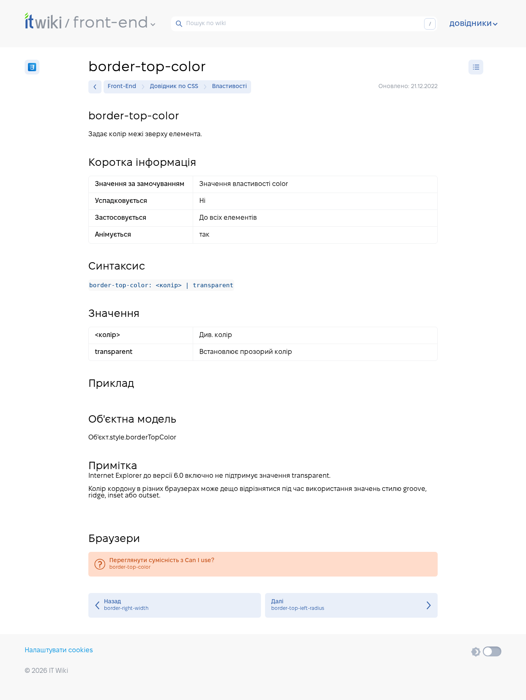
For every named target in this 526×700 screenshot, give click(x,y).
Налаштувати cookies (59, 650)
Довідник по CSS (174, 86)
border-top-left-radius (351, 605)
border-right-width (174, 605)
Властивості (229, 86)
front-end (110, 23)
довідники (471, 24)
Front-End (122, 86)
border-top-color (263, 564)
